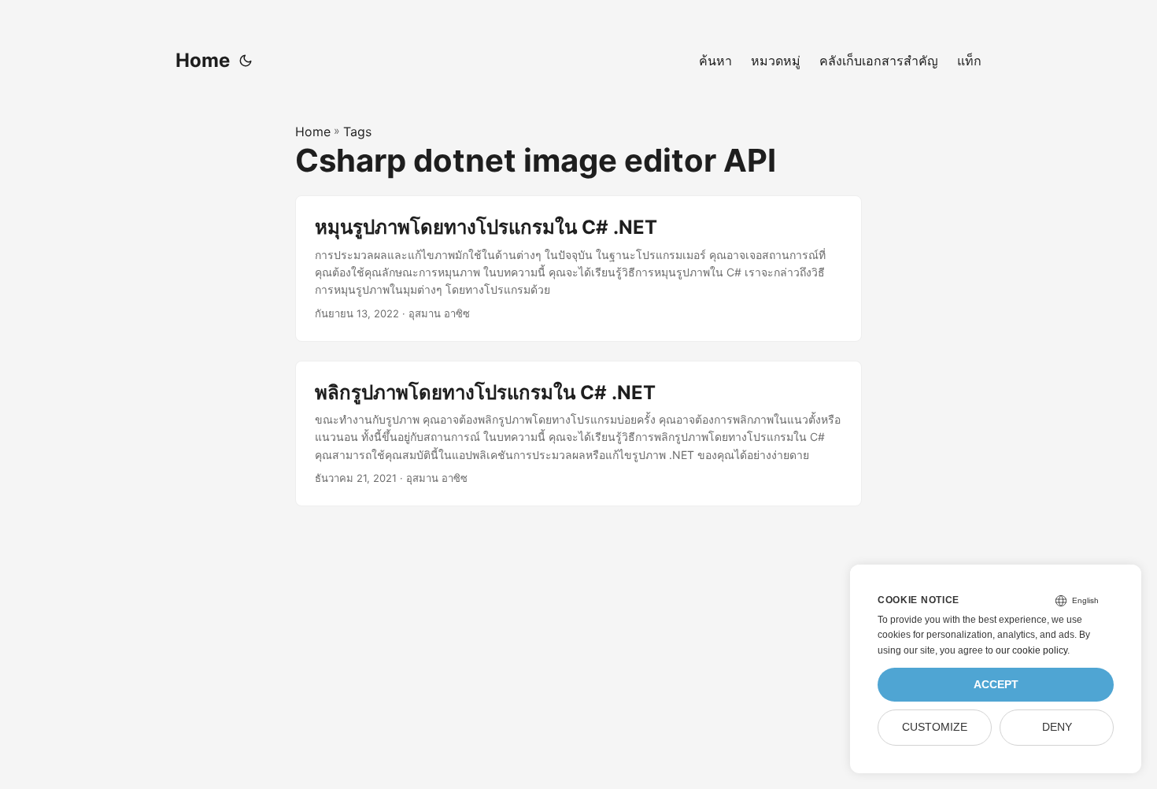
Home (203, 60)
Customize (934, 727)
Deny (1057, 727)
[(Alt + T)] (245, 60)
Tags (357, 131)
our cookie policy (1031, 650)
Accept (996, 685)
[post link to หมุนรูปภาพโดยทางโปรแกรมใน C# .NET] (578, 268)
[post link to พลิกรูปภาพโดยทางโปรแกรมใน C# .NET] (578, 433)
